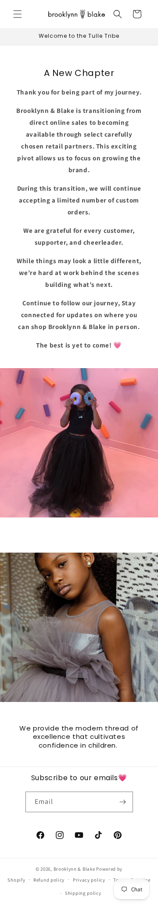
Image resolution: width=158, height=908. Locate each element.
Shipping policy (83, 893)
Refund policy (49, 880)
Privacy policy (89, 880)
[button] (17, 14)
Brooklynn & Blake (74, 869)
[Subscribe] (123, 802)
